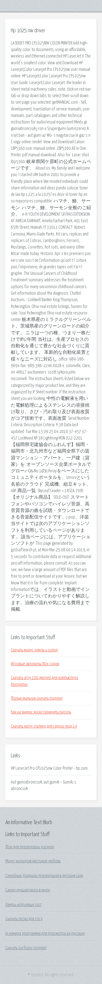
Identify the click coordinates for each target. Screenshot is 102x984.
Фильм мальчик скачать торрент (37, 698)
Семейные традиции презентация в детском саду (44, 876)
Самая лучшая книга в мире (27, 890)
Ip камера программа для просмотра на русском (45, 933)
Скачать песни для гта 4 (24, 919)
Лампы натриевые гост (23, 905)
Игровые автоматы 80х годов (35, 664)
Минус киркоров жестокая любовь (33, 861)
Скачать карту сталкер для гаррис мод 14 (44, 726)
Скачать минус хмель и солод (34, 650)
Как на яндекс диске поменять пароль (41, 712)
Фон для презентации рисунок (29, 847)
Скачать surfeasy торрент (26, 948)
